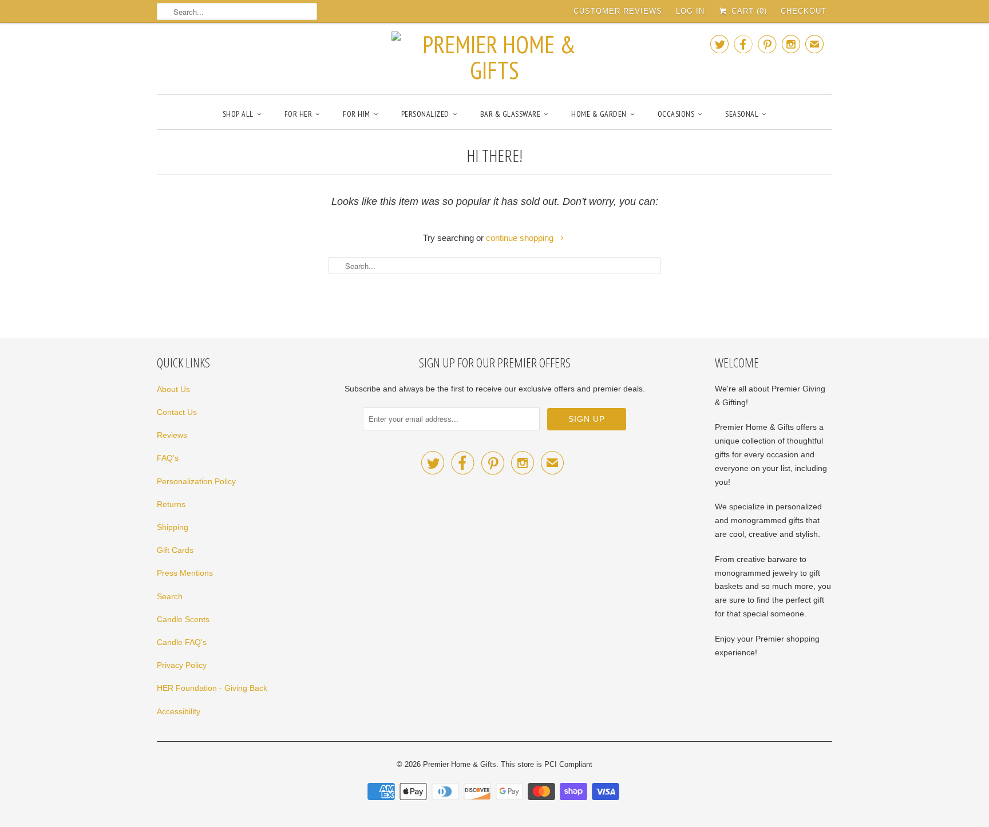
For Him (356, 114)
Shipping (172, 527)
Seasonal (741, 114)
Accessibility (178, 711)
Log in (690, 11)
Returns (171, 504)
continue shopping (521, 238)
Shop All (238, 114)
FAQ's (168, 457)
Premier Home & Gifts (459, 764)
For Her (298, 114)
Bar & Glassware (510, 114)
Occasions (676, 114)
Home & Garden (599, 114)
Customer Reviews (617, 11)
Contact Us (177, 412)
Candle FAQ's (182, 642)
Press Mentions (185, 572)
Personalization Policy (196, 481)
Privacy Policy (182, 665)
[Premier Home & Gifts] (494, 57)
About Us (173, 389)
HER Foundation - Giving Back (212, 688)
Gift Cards (175, 550)
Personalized (425, 114)
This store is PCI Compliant (546, 764)
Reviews (172, 435)
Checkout (803, 11)
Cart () (748, 11)
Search (170, 596)
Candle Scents (183, 619)
